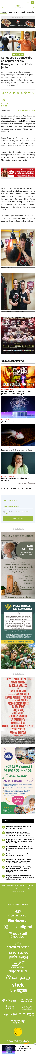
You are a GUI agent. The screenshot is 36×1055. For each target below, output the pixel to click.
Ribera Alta (30, 12)
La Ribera (16, 12)
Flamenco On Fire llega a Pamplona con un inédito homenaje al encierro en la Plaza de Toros (18, 841)
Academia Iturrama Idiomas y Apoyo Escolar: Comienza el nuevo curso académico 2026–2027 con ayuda (17, 861)
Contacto (22, 885)
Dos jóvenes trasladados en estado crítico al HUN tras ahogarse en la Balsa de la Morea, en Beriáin (18, 877)
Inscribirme (18, 518)
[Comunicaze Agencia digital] (18, 897)
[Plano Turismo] (26, 1007)
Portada (3, 12)
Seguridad (26, 889)
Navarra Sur (18, 54)
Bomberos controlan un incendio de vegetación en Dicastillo (17, 854)
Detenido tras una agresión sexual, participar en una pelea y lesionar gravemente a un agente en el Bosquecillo (17, 869)
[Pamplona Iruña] (26, 1014)
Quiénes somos (12, 885)
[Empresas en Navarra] (9, 1000)
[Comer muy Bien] (9, 1007)
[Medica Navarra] (26, 1000)
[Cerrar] (35, 1044)
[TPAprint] (9, 1014)
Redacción (5, 104)
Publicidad (30, 885)
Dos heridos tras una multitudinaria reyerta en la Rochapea (17, 827)
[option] (18, 7)
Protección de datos (18, 891)
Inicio (4, 885)
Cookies (18, 889)
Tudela (10, 12)
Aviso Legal (10, 889)
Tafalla (23, 12)
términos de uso (16, 511)
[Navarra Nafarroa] (18, 1021)
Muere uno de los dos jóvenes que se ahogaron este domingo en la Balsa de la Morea (18, 848)
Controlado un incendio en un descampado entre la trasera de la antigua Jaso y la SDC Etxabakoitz (16, 833)
